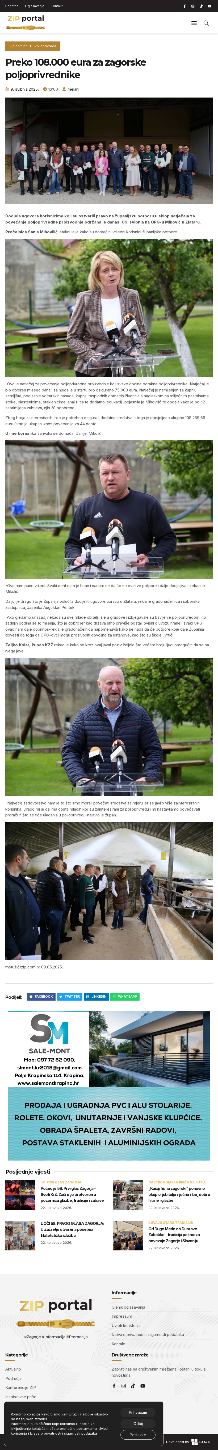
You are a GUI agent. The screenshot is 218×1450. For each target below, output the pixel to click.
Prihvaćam (138, 1412)
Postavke (138, 1434)
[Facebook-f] (184, 6)
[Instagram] (192, 6)
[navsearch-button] (206, 23)
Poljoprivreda (45, 46)
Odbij (138, 1423)
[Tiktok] (201, 6)
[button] (194, 23)
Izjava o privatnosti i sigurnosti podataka (63, 1433)
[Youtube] (209, 6)
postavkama (87, 1428)
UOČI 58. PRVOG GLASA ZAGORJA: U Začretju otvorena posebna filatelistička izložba (72, 1229)
